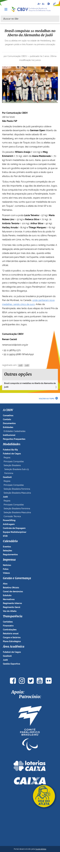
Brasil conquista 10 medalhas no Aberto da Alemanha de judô (30, 385)
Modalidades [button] (11, 444)
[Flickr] (48, 681)
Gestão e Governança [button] (17, 578)
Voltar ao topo (46, 399)
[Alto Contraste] (48, 3)
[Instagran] (22, 681)
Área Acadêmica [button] (13, 646)
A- (43, 3)
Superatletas (40, 849)
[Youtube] (40, 681)
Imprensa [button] (9, 559)
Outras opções (18, 374)
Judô (20, 365)
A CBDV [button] (8, 410)
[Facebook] (13, 681)
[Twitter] (31, 681)
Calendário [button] (10, 541)
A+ (39, 3)
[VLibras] (54, 3)
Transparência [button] (12, 616)
